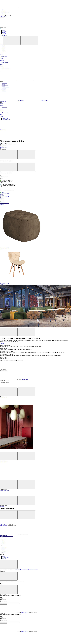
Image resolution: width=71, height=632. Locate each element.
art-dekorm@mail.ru (3, 16)
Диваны (1, 52)
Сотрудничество (5, 10)
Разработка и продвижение (32, 569)
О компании (4, 83)
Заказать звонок (10, 536)
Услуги (3, 32)
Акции (3, 30)
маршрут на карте (3, 535)
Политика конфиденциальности (21, 569)
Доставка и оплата (5, 12)
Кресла (1, 54)
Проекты (4, 33)
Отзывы (3, 9)
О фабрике (4, 31)
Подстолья (4, 50)
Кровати (1, 58)
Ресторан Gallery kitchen (4, 490)
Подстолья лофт (5, 62)
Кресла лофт (4, 56)
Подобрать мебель (3, 147)
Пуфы (1, 64)
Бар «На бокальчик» (4, 461)
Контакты (4, 13)
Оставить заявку (3, 101)
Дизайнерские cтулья (6, 68)
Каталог (2, 17)
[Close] (0, 570)
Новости (3, 11)
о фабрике (2, 343)
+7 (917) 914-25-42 (3, 35)
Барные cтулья (5, 67)
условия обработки (24, 379)
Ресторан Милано (3, 397)
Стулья (1, 116)
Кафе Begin (2, 506)
